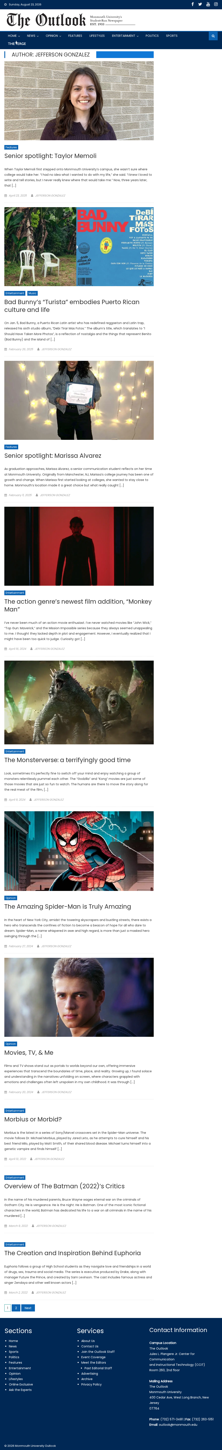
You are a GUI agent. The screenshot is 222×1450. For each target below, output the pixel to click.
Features (75, 36)
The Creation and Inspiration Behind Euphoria (72, 1253)
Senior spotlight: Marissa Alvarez (52, 456)
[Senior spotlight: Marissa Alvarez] (78, 400)
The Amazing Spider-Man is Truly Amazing (67, 907)
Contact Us (89, 1346)
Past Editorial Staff (98, 1368)
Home (12, 36)
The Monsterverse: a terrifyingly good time (67, 760)
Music (32, 293)
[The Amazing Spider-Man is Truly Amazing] (78, 851)
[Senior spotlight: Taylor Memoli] (78, 100)
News (31, 36)
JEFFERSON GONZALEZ (50, 196)
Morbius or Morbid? (33, 1120)
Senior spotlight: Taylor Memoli (50, 156)
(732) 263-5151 (203, 1419)
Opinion (52, 36)
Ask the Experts (20, 1390)
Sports (172, 36)
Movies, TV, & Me (28, 1053)
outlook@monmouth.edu (178, 1425)
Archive (87, 1379)
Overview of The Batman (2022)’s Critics (64, 1186)
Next (28, 1308)
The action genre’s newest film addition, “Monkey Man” (78, 606)
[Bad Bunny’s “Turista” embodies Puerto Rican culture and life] (78, 246)
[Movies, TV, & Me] (78, 997)
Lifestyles (97, 36)
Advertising (89, 1373)
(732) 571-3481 (171, 1419)
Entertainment (123, 36)
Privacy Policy (91, 1384)
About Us (88, 1341)
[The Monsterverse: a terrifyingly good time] (78, 702)
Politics (152, 36)
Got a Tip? (16, 44)
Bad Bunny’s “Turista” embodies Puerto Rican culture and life (72, 306)
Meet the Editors (93, 1362)
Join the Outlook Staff (98, 1352)
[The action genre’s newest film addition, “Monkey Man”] (78, 546)
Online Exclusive (21, 1384)
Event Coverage (93, 1357)
